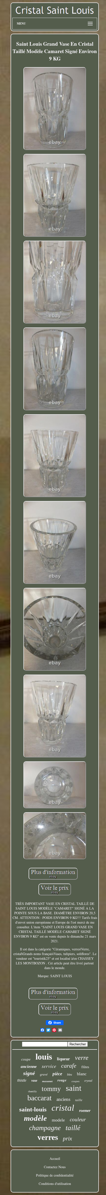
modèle (35, 1118)
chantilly (32, 1091)
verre (81, 1057)
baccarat (39, 1098)
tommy (51, 1088)
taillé (73, 1128)
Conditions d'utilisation (55, 1183)
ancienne (29, 1066)
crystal (88, 1080)
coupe (26, 1059)
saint (73, 1088)
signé (29, 1073)
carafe (68, 1065)
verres (47, 1137)
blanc (82, 1073)
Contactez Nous (55, 1167)
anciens (63, 1099)
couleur (78, 1119)
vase (34, 1080)
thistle (21, 1080)
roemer (84, 1110)
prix (67, 1139)
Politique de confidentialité (54, 1175)
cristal (63, 1108)
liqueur (63, 1059)
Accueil (55, 1158)
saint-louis (33, 1109)
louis (43, 1056)
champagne (45, 1128)
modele (58, 1120)
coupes (75, 1081)
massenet (47, 1081)
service (49, 1066)
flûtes (85, 1067)
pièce (57, 1073)
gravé (44, 1074)
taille (78, 1100)
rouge (62, 1080)
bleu (69, 1074)
